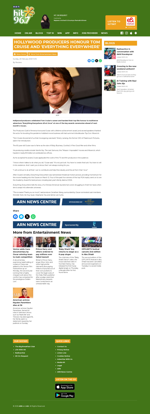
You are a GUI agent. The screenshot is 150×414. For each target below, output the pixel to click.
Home (18, 33)
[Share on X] (96, 60)
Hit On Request (21, 356)
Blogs (39, 33)
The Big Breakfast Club (25, 347)
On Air (28, 33)
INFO (75, 33)
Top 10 (50, 33)
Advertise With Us (64, 359)
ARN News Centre (64, 372)
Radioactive (20, 353)
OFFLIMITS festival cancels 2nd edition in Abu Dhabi (91, 251)
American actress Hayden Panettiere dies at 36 (22, 302)
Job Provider (90, 33)
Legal (59, 366)
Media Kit (61, 362)
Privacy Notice (63, 350)
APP (67, 33)
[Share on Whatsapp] (100, 60)
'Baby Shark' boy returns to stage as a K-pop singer (68, 251)
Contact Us (62, 347)
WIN (59, 33)
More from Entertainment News (44, 54)
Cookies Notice (63, 356)
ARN (59, 369)
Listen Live (61, 353)
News (104, 33)
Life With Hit (20, 350)
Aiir (27, 406)
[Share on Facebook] (89, 60)
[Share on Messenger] (92, 60)
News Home (21, 54)
